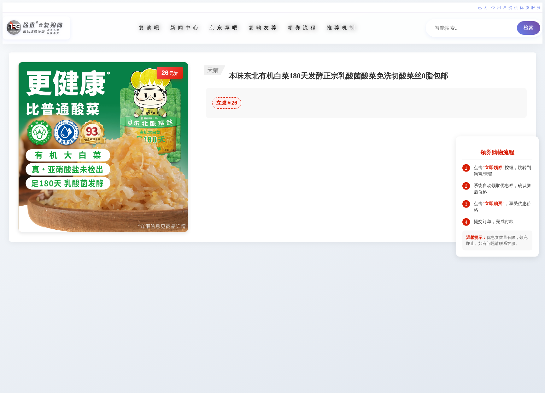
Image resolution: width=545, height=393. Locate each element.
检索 (529, 27)
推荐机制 (342, 27)
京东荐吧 (224, 27)
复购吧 (150, 27)
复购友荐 (264, 27)
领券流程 (303, 27)
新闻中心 (185, 27)
